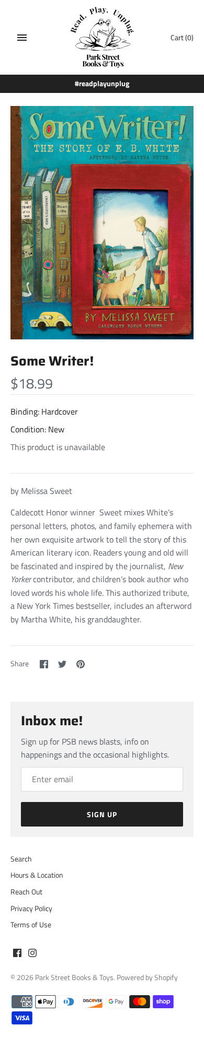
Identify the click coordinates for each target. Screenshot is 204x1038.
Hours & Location (36, 875)
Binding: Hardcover (44, 411)
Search (21, 859)
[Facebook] (17, 954)
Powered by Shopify (147, 977)
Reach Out (26, 892)
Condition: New (37, 429)
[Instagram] (32, 954)
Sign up (102, 814)
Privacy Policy (31, 908)
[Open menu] (21, 37)
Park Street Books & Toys (74, 977)
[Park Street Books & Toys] (102, 37)
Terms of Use (30, 924)
